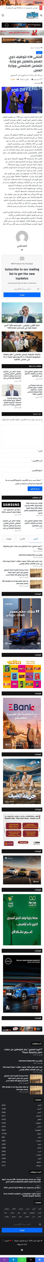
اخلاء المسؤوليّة (22, 1244)
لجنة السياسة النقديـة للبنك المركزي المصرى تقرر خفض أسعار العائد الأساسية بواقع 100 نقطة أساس (16, 572)
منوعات (38, 1165)
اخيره (39, 1112)
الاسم (40, 451)
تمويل (32, 47)
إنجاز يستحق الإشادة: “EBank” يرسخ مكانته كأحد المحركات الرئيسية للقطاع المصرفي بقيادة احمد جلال (12, 401)
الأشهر (35, 539)
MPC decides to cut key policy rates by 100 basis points (15, 582)
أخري (39, 1109)
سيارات (38, 1141)
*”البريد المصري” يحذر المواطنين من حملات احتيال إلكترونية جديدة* (22, 547)
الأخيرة (22, 539)
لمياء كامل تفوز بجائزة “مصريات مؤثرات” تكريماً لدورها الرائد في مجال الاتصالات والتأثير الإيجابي (22, 562)
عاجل (39, 1148)
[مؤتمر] (32, 15)
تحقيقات (38, 1123)
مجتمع (39, 1162)
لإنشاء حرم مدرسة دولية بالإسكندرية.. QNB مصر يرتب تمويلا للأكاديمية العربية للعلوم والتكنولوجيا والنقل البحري (33, 508)
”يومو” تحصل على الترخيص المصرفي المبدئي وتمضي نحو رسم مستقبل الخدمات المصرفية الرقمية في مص (12, 375)
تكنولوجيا (38, 1130)
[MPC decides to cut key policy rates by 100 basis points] (36, 584)
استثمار (38, 1116)
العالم (39, 1119)
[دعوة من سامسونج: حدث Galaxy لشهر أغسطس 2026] (11, 504)
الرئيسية (38, 47)
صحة (39, 1144)
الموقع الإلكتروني (37, 470)
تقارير (39, 1126)
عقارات (38, 1155)
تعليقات (8, 539)
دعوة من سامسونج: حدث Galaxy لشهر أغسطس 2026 (11, 511)
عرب (39, 1151)
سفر (39, 1137)
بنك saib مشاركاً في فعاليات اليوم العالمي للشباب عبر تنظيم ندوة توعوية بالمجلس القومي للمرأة (34, 390)
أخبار (39, 1105)
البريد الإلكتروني (36, 461)
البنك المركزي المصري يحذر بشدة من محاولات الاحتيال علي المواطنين (33, 373)
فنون (39, 1158)
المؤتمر (7, 1241)
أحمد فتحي (36, 79)
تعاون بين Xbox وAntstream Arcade (30, 555)
